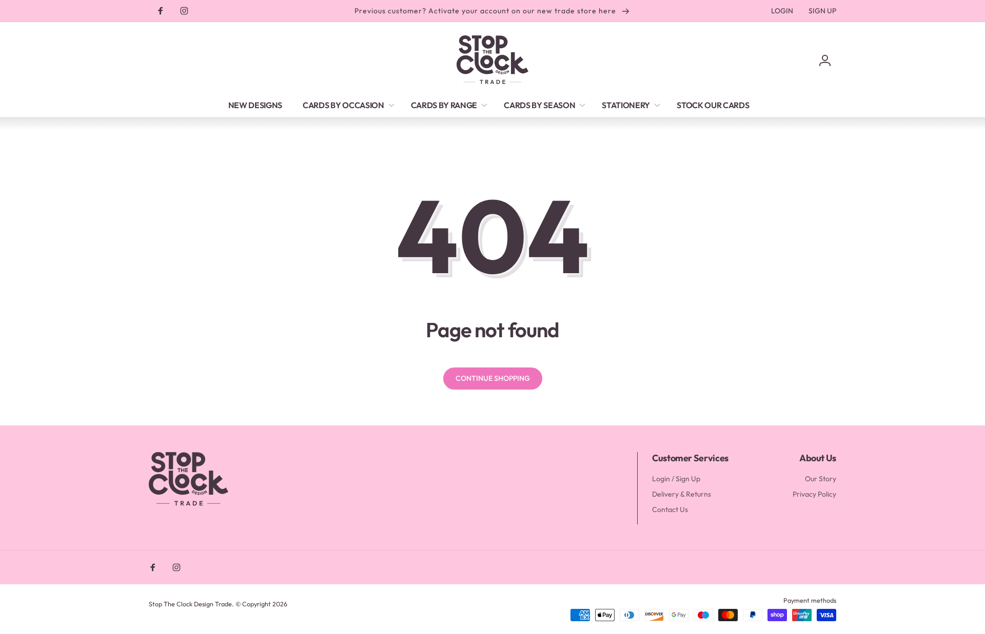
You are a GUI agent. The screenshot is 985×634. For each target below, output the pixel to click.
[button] (346, 105)
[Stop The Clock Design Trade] (188, 504)
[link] (782, 10)
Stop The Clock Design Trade (190, 604)
